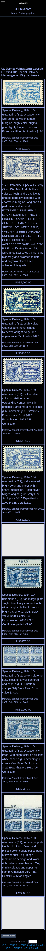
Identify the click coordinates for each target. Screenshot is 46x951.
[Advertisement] (23, 41)
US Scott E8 (28, 945)
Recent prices (8, 936)
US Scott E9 (39, 945)
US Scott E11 (23, 948)
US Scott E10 (11, 948)
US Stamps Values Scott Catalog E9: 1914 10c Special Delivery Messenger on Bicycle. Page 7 (22, 72)
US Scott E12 (35, 948)
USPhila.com (23, 9)
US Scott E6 (7, 945)
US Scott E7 (17, 945)
